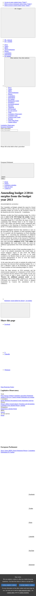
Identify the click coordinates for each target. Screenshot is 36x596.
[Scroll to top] (15, 310)
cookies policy (11, 592)
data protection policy (24, 590)
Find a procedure (6, 128)
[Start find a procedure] (15, 138)
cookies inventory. (24, 592)
